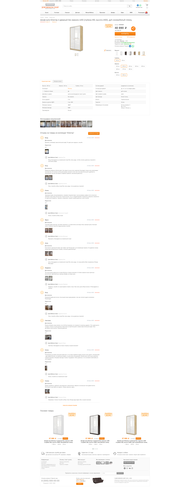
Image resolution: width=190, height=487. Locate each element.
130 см (130, 66)
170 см (124, 69)
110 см (117, 66)
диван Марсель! (80, 479)
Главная (42, 17)
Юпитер (70, 88)
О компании (44, 461)
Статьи (43, 468)
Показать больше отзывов (70, 405)
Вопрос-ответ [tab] (57, 81)
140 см (136, 66)
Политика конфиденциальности (48, 464)
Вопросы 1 (54, 21)
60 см (123, 60)
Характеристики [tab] (46, 81)
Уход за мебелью (45, 467)
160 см (117, 69)
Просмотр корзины (82, 461)
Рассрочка (84, 0)
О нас (134, 0)
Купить (125, 34)
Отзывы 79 (47, 21)
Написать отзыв (94, 133)
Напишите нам (130, 462)
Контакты (146, 0)
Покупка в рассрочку (64, 461)
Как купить (43, 463)
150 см (143, 66)
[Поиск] (129, 6)
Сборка (109, 0)
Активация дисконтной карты (84, 464)
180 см (130, 69)
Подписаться (120, 473)
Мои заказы (80, 463)
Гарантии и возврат (64, 464)
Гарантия (122, 0)
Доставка (97, 0)
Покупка (71, 0)
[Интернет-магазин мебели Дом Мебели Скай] (50, 6)
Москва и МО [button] (46, 0)
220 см (117, 75)
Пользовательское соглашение (48, 465)
